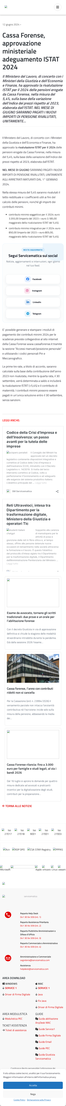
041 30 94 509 (27, 917)
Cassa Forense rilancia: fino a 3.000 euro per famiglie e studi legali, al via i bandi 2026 (31, 768)
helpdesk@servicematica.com (34, 969)
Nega (33, 1094)
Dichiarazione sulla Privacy (39, 1099)
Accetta (33, 1085)
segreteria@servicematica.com (35, 960)
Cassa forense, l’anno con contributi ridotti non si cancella (30, 690)
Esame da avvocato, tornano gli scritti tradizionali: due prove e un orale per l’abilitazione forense (31, 616)
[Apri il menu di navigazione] (57, 7)
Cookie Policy (19, 1099)
